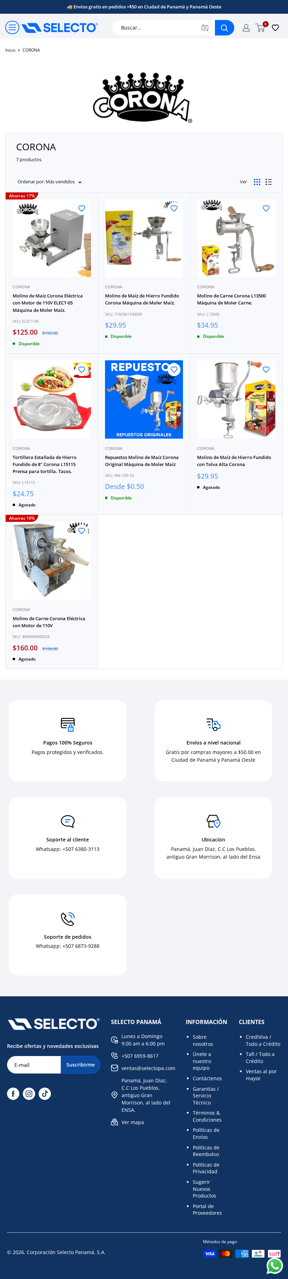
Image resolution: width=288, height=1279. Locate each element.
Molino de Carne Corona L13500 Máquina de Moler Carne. (231, 299)
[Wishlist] (275, 28)
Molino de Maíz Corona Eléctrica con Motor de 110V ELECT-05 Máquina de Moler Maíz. (48, 303)
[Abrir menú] (12, 27)
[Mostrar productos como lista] (269, 182)
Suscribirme (80, 1064)
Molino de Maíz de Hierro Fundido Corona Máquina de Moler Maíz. (142, 299)
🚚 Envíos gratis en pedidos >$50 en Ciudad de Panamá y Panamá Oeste (144, 7)
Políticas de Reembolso (206, 1151)
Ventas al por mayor (261, 1075)
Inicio (10, 50)
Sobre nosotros (203, 1040)
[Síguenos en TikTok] (45, 1094)
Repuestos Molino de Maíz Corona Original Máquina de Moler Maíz (142, 460)
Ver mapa (133, 1122)
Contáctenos (207, 1078)
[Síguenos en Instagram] (29, 1094)
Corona (21, 287)
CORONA (31, 50)
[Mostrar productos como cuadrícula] (257, 182)
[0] (260, 28)
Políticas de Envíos (206, 1133)
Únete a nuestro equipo (202, 1061)
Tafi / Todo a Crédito (260, 1057)
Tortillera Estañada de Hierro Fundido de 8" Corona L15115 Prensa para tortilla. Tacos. (45, 464)
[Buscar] (224, 27)
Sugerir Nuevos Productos (204, 1189)
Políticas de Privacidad (206, 1168)
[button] (81, 208)
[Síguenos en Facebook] (13, 1094)
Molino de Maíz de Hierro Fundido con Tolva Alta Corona (234, 460)
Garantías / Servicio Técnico (206, 1095)
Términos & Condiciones (207, 1116)
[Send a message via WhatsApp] (274, 1265)
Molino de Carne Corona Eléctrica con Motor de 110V (49, 622)
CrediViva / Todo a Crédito (263, 1040)
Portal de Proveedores (207, 1209)
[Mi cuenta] (246, 28)
